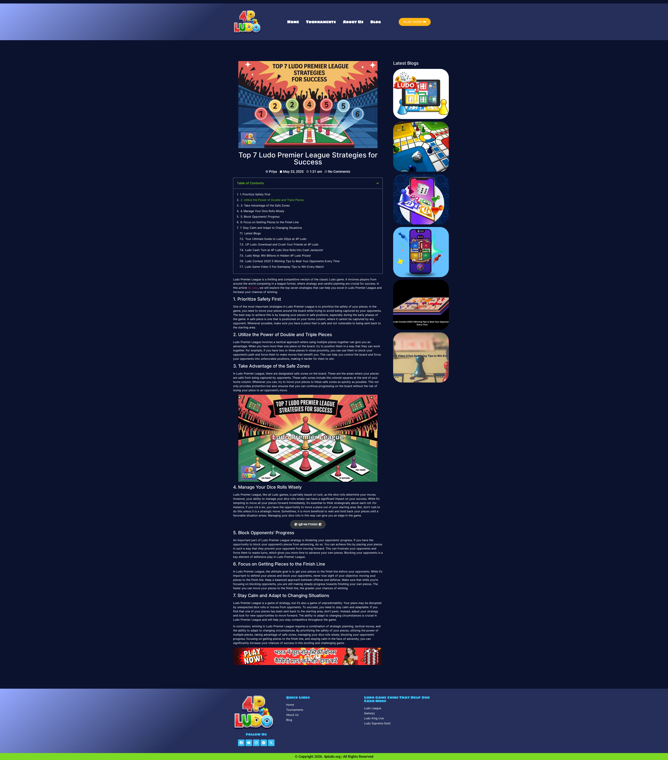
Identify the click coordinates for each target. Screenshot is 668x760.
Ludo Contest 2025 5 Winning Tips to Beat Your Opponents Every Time (292, 261)
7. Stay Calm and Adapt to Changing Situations (271, 227)
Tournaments (321, 22)
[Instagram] (256, 742)
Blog (375, 22)
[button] (377, 183)
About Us (353, 22)
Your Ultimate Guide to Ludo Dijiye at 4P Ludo (276, 239)
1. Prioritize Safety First (255, 194)
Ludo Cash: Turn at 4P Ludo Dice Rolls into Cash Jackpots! (284, 250)
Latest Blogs (252, 233)
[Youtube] (248, 742)
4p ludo (253, 287)
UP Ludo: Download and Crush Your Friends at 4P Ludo (282, 244)
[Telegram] (263, 742)
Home (293, 22)
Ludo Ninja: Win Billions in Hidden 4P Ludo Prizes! (278, 255)
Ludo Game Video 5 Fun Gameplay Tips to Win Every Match (284, 266)
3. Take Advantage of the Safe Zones (265, 205)
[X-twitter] (271, 742)
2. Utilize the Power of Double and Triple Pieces (272, 200)
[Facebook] (241, 742)
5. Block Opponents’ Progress (260, 216)
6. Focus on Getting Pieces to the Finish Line (269, 222)
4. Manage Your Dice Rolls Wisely (262, 211)
